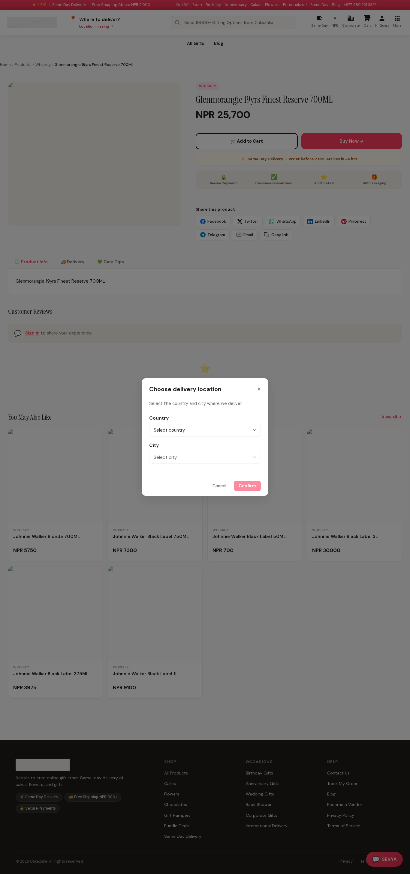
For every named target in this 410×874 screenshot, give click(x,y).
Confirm (247, 486)
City (154, 445)
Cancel (219, 486)
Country (159, 418)
